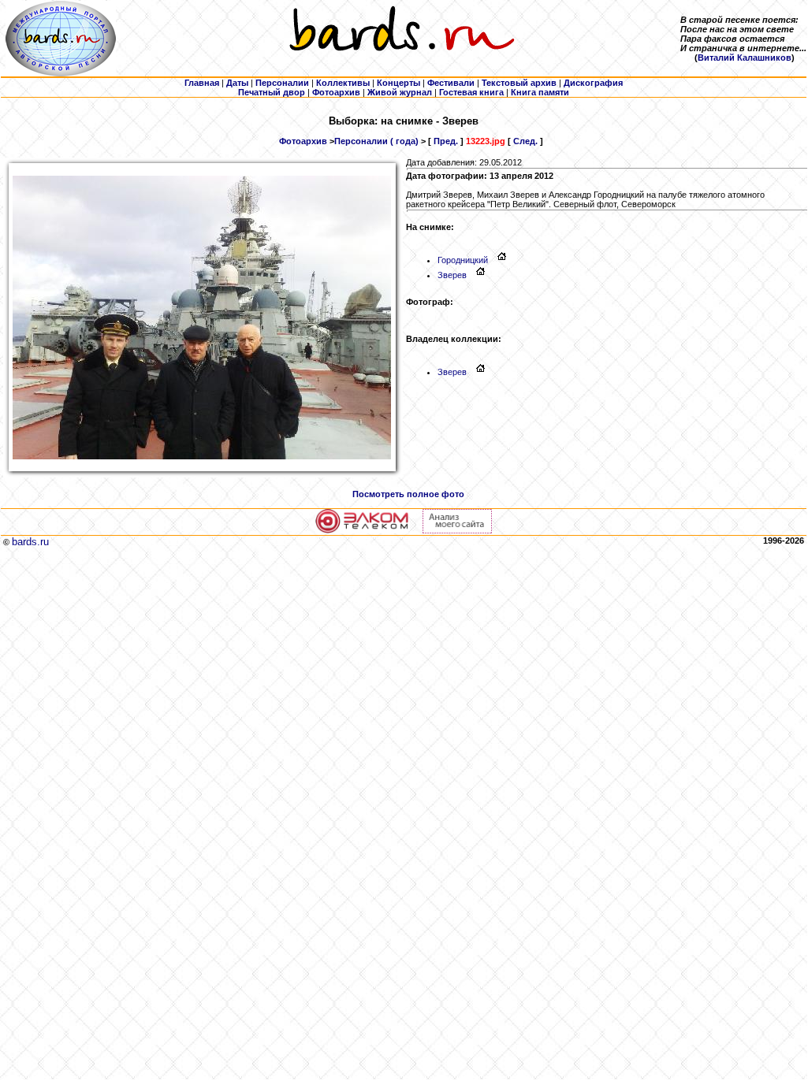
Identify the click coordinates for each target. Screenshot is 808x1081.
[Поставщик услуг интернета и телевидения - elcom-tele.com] (362, 530)
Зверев (452, 275)
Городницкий (463, 260)
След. (525, 141)
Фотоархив (303, 141)
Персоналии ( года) (376, 141)
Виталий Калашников (744, 57)
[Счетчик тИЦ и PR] (457, 530)
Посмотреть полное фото (408, 494)
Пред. (446, 141)
